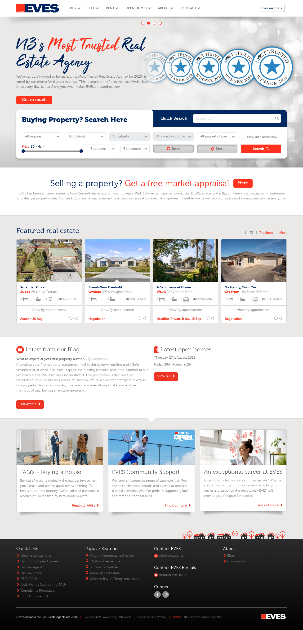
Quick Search (173, 118)
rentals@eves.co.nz (172, 575)
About (163, 8)
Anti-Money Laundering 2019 (43, 585)
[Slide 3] (160, 23)
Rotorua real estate (103, 567)
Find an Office (31, 573)
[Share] (75, 319)
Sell (91, 8)
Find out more (176, 505)
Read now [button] (32, 94)
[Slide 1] (148, 23)
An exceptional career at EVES (243, 472)
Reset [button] (176, 149)
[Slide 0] (142, 23)
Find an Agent (31, 567)
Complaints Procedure (37, 591)
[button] (217, 149)
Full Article (28, 404)
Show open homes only (262, 136)
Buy (73, 8)
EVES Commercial (34, 596)
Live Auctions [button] (272, 8)
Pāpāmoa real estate (104, 561)
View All (164, 376)
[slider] (23, 151)
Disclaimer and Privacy (151, 617)
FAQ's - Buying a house (50, 472)
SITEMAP (175, 617)
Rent (110, 8)
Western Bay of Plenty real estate (114, 579)
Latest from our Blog (53, 349)
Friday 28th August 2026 (172, 364)
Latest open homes (186, 349)
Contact (188, 8)
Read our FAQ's (84, 505)
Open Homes (136, 8)
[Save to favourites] (70, 319)
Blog (230, 556)
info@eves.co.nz (170, 556)
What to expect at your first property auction (50, 359)
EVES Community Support (146, 472)
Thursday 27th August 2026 (175, 358)
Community (236, 561)
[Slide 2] (154, 23)
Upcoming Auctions (35, 556)
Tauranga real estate (104, 573)
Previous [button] (266, 233)
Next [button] (283, 233)
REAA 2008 (28, 579)
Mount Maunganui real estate (111, 556)
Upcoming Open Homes (39, 561)
